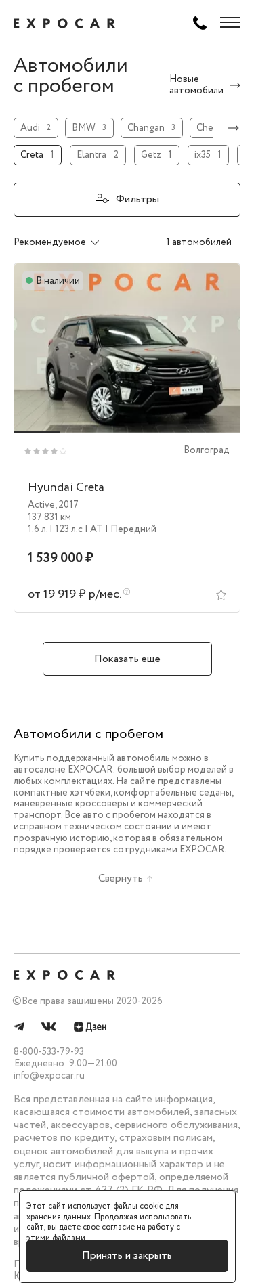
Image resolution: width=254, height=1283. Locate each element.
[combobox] (71, 242)
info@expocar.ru (49, 1076)
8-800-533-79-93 (49, 1052)
